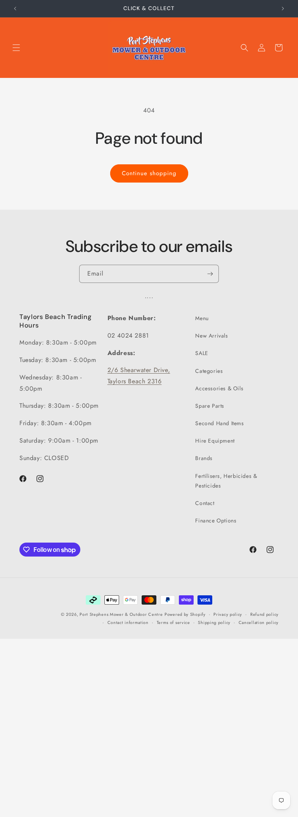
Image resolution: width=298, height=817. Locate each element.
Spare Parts (209, 406)
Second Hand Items (219, 423)
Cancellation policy (259, 622)
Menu (201, 318)
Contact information (128, 622)
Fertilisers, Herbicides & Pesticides (226, 481)
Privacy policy (227, 614)
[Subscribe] (209, 274)
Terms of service (173, 622)
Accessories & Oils (219, 388)
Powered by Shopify (185, 614)
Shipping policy (214, 622)
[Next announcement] (282, 8)
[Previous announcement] (15, 8)
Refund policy (264, 614)
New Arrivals (211, 336)
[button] (16, 47)
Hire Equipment (214, 441)
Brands (204, 458)
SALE (201, 353)
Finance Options (215, 520)
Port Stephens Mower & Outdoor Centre (121, 614)
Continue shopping (149, 173)
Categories (209, 371)
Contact (204, 503)
